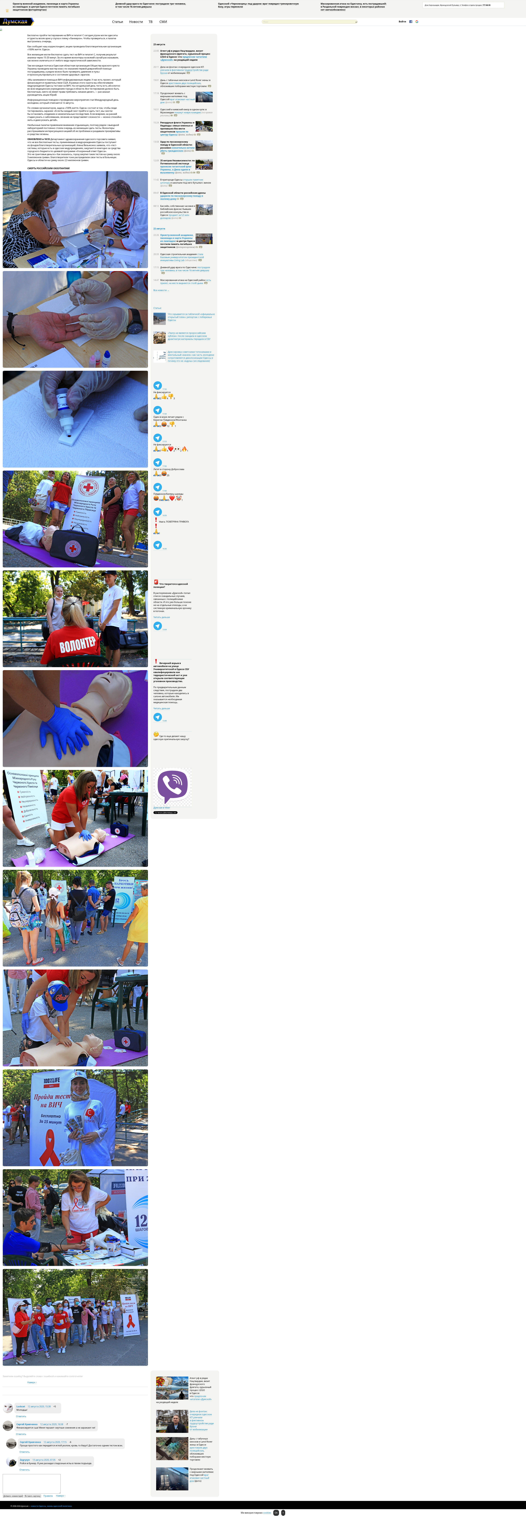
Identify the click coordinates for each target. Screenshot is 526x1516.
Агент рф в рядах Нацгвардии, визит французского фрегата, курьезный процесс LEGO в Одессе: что (185, 53)
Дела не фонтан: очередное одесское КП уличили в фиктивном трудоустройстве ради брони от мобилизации (202, 1420)
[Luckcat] (8, 1412)
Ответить (21, 1416)
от (176, 73)
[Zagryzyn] (11, 1465)
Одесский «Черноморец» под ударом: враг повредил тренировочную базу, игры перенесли (258, 5)
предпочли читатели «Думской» (201, 1398)
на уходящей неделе (185, 59)
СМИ (163, 21)
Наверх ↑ (32, 1382)
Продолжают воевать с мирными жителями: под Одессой (173, 96)
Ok (276, 1512)
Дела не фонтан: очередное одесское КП (182, 66)
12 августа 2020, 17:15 (55, 1442)
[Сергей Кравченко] (8, 1430)
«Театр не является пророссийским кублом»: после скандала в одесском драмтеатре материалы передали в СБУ (189, 335)
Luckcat (20, 1406)
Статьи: (157, 308)
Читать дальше (161, 617)
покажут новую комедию (187, 112)
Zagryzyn (25, 1459)
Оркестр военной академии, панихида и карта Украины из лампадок (177, 238)
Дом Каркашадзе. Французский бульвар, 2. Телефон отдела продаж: (457, 5)
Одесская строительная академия (178, 254)
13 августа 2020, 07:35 (43, 1459)
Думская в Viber (161, 807)
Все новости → (161, 290)
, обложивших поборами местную (183, 85)
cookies (267, 1512)
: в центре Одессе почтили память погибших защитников (177, 244)
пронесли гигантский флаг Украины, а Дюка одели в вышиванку (176, 169)
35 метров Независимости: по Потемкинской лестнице (177, 162)
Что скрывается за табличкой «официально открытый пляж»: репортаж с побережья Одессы (191, 317)
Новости (136, 21)
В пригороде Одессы (171, 179)
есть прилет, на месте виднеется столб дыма (185, 282)
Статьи (117, 21)
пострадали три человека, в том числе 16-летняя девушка (185, 269)
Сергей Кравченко (27, 1424)
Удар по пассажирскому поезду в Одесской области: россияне (176, 144)
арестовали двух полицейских (184, 83)
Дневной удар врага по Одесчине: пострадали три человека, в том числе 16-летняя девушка (150, 5)
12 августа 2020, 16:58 (51, 1424)
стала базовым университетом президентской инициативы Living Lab (182, 257)
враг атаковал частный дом (199, 1477)
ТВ (151, 21)
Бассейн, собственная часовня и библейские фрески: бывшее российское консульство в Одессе (177, 210)
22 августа (159, 228)
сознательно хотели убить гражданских (177, 149)
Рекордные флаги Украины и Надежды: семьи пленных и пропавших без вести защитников (177, 127)
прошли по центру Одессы (174, 133)
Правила (48, 1495)
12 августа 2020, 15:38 (39, 1406)
